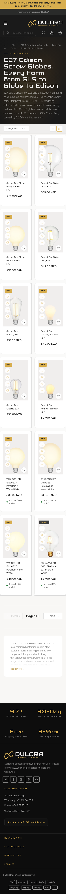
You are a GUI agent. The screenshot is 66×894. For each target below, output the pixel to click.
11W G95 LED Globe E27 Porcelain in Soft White (14, 568)
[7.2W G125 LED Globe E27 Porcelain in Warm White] (50, 454)
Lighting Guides (14, 847)
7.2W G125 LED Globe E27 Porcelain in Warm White (48, 484)
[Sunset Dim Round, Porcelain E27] (50, 380)
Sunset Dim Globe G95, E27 (50, 259)
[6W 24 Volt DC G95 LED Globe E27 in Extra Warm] (50, 538)
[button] (60, 33)
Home (5, 47)
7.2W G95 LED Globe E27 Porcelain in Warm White (13, 484)
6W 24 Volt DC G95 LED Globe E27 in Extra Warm (48, 568)
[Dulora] (47, 23)
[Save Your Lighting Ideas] (43, 33)
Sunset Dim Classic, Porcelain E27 (50, 334)
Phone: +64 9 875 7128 (16, 805)
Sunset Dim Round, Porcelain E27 (49, 408)
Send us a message (14, 795)
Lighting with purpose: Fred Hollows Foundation (33, 11)
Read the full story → (40, 6)
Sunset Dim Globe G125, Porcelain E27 (15, 186)
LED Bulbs (13, 47)
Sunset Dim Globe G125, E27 (50, 185)
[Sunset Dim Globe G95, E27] (50, 232)
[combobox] (19, 33)
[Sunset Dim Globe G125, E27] (50, 158)
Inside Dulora (12, 855)
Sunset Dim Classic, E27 (12, 407)
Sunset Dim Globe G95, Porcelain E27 (15, 260)
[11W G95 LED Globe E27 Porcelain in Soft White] (15, 538)
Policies (9, 864)
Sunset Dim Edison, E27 (12, 333)
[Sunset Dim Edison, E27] (15, 306)
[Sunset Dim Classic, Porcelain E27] (50, 306)
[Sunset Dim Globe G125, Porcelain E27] (15, 158)
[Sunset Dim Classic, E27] (15, 380)
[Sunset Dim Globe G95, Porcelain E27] (15, 232)
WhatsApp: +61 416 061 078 (18, 800)
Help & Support (13, 838)
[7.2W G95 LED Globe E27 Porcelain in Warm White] (15, 454)
